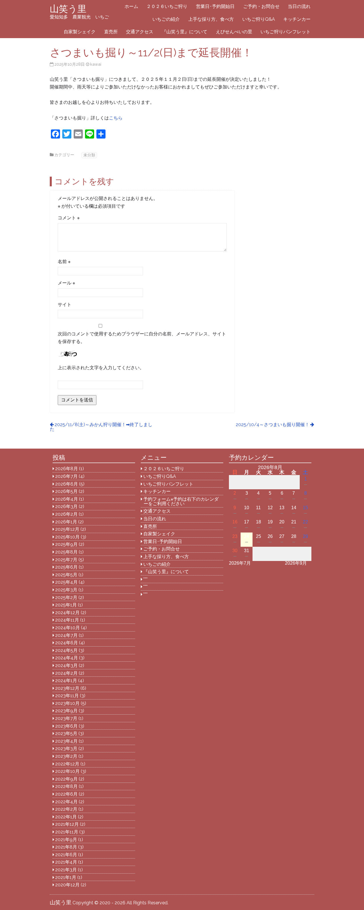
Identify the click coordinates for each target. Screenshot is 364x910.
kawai (95, 64)
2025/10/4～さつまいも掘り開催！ (272, 424)
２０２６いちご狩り (166, 6)
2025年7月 (66, 559)
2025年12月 (67, 529)
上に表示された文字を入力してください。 (101, 367)
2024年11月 (67, 620)
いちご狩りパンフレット (285, 31)
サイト (64, 304)
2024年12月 (67, 612)
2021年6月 (66, 854)
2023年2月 (66, 756)
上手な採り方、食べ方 (211, 19)
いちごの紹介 (166, 19)
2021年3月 (66, 869)
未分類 (89, 154)
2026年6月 (66, 484)
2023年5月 (66, 733)
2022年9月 (66, 779)
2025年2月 (66, 597)
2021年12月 (67, 824)
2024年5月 (66, 650)
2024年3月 (66, 665)
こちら (116, 118)
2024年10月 (67, 627)
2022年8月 (66, 786)
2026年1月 (66, 522)
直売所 (111, 31)
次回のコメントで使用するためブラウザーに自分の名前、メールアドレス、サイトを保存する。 (142, 337)
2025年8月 (66, 552)
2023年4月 (66, 741)
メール (66, 283)
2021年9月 (66, 839)
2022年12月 (67, 764)
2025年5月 (66, 574)
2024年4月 (66, 658)
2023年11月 (67, 695)
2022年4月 (66, 801)
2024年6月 (66, 642)
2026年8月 (66, 468)
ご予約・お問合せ (261, 6)
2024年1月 (66, 680)
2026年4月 (66, 499)
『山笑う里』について (184, 31)
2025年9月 (66, 544)
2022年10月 (67, 771)
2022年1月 (66, 817)
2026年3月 (66, 506)
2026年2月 (66, 514)
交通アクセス (139, 31)
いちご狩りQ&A (258, 19)
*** (145, 579)
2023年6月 (66, 726)
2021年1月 (65, 877)
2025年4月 (66, 582)
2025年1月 (66, 605)
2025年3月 (66, 590)
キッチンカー (297, 19)
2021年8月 (66, 847)
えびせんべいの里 (234, 31)
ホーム (131, 6)
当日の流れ (299, 6)
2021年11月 (66, 832)
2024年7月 (66, 635)
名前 (64, 261)
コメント (69, 217)
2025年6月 (66, 567)
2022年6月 (66, 794)
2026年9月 (296, 563)
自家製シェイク (80, 31)
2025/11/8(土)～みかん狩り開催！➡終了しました (101, 427)
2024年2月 (66, 673)
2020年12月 (67, 885)
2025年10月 (67, 537)
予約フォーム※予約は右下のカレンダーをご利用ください (181, 501)
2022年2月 (66, 809)
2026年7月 (66, 476)
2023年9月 (66, 710)
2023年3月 (66, 748)
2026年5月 (66, 491)
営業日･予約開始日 (215, 6)
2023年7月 (66, 718)
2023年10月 (67, 703)
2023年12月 (67, 688)
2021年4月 (66, 862)
